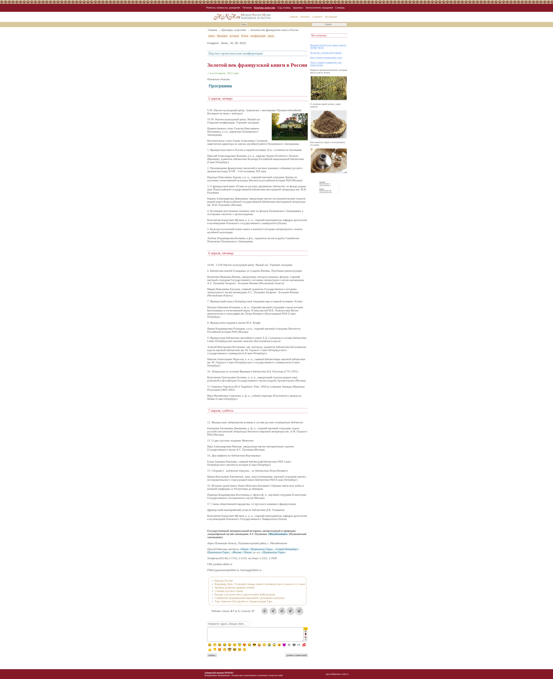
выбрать (212, 655)
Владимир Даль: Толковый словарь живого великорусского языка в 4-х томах (260, 584)
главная (293, 17)
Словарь (340, 7)
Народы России (224, 580)
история (234, 35)
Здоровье (298, 7)
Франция (222, 35)
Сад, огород (284, 7)
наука (271, 35)
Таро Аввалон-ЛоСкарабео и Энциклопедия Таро (243, 601)
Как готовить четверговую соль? (326, 57)
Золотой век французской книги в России (274, 29)
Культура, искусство (264, 7)
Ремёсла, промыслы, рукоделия (223, 7)
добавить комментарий (297, 655)
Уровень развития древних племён (235, 587)
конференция (258, 35)
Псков (244, 35)
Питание (247, 7)
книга (211, 35)
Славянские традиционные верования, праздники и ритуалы (250, 597)
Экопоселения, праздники (319, 7)
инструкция (331, 17)
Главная (212, 29)
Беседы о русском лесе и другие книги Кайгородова (245, 594)
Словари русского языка (229, 590)
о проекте (317, 17)
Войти (244, 24)
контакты (305, 17)
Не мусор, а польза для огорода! (326, 52)
